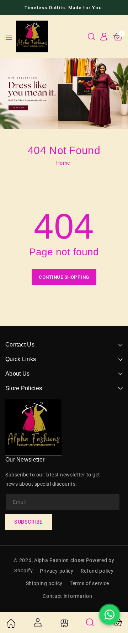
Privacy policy (57, 571)
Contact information (67, 596)
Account (37, 622)
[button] (91, 36)
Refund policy (97, 571)
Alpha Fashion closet (59, 560)
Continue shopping (64, 277)
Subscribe (28, 522)
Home (63, 163)
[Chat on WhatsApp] (109, 614)
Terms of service (89, 583)
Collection (63, 623)
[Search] (90, 622)
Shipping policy (44, 583)
